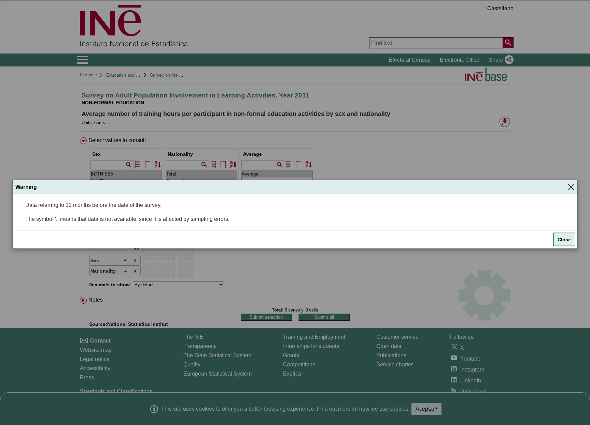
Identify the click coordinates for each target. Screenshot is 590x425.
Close (564, 239)
